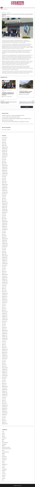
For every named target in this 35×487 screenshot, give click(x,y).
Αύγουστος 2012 (4, 395)
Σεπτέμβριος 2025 (5, 154)
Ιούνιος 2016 (4, 324)
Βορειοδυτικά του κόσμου (6, 447)
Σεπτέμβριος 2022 (5, 210)
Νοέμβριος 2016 (4, 316)
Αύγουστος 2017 (4, 302)
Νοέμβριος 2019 (4, 260)
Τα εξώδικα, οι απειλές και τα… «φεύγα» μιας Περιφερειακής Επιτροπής (8, 93)
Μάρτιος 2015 (4, 347)
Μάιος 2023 (4, 198)
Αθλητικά (3, 436)
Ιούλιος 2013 (4, 378)
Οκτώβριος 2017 (4, 299)
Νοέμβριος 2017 (4, 297)
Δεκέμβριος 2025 (4, 150)
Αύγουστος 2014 (4, 358)
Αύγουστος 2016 (4, 321)
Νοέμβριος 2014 (4, 353)
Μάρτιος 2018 (4, 291)
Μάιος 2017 (4, 307)
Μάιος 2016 (4, 325)
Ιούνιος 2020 (4, 249)
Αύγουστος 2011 (4, 414)
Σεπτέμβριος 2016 (5, 319)
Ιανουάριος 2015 (4, 350)
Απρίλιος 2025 (4, 162)
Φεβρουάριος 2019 (5, 274)
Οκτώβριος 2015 (4, 336)
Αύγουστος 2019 (4, 265)
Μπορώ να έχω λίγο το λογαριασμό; (7, 120)
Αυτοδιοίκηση (4, 444)
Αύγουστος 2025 (4, 156)
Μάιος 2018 (4, 288)
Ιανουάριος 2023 (4, 204)
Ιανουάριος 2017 (4, 313)
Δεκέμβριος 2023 (4, 187)
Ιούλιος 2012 (4, 397)
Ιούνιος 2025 (4, 159)
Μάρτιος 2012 (4, 403)
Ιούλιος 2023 (4, 195)
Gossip (3, 431)
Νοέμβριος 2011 (4, 409)
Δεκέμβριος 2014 (4, 352)
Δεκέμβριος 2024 (4, 168)
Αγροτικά (3, 434)
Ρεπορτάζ (3, 476)
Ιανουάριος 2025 (4, 167)
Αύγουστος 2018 (4, 283)
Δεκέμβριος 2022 (4, 206)
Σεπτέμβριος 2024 (5, 173)
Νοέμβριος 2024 (4, 170)
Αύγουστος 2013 (4, 377)
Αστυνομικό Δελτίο (5, 442)
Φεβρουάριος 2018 (5, 293)
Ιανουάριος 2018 (4, 294)
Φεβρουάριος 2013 (5, 386)
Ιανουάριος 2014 (4, 369)
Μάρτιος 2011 (4, 422)
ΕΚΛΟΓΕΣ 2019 (4, 458)
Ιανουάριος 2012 (4, 406)
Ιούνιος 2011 (4, 417)
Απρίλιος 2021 (4, 235)
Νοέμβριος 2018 (4, 279)
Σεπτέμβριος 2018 (5, 282)
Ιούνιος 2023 (4, 196)
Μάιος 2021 (4, 234)
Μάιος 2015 (4, 344)
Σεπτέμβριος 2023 (5, 192)
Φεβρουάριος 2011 (5, 423)
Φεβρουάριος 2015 (5, 349)
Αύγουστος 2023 (4, 193)
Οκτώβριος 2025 (4, 153)
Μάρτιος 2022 (4, 220)
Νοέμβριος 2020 (4, 241)
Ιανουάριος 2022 (4, 223)
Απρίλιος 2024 (4, 181)
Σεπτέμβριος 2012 (5, 394)
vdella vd (9, 16)
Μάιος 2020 (4, 251)
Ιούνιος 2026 (4, 140)
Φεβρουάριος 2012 (5, 405)
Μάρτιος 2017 (4, 310)
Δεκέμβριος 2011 (4, 408)
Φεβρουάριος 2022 (5, 221)
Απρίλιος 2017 (4, 308)
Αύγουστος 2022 (4, 212)
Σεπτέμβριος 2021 (5, 229)
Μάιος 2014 (4, 363)
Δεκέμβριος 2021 (4, 224)
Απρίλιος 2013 (4, 383)
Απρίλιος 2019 (4, 271)
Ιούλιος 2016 (4, 322)
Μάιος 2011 (4, 419)
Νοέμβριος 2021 (4, 226)
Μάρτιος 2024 (4, 182)
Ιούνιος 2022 (4, 215)
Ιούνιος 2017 (4, 305)
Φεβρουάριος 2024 (5, 184)
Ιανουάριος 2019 (4, 276)
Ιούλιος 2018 (4, 285)
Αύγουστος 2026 (4, 137)
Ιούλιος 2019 (4, 266)
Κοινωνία (3, 462)
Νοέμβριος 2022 (4, 207)
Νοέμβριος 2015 (4, 335)
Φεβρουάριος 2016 (5, 330)
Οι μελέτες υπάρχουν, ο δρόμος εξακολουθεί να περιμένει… (25, 92)
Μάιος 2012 (4, 400)
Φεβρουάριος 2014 (5, 367)
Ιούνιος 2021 (4, 232)
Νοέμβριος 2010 (4, 464)
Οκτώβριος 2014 (4, 355)
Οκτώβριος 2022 (4, 209)
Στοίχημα (3, 478)
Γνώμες (3, 450)
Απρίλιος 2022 (4, 218)
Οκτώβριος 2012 (4, 392)
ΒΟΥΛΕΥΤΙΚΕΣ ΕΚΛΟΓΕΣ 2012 (6, 448)
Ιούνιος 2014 (4, 361)
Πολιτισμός (4, 473)
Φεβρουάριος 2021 (5, 238)
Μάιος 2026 (4, 142)
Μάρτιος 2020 (4, 254)
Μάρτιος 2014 (4, 366)
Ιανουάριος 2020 (4, 257)
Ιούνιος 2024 (4, 178)
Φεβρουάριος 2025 (5, 165)
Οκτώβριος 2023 (4, 190)
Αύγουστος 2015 (4, 339)
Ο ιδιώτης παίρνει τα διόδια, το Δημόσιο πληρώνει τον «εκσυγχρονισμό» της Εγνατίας (15, 121)
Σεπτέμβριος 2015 (5, 338)
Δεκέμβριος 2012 (4, 389)
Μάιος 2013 (4, 381)
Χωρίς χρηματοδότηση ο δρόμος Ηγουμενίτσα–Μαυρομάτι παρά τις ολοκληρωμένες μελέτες (16, 118)
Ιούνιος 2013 (4, 380)
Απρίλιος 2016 (4, 327)
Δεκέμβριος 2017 (4, 296)
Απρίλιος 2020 (4, 252)
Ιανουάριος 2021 (4, 240)
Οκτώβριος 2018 (4, 280)
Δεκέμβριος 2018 (4, 277)
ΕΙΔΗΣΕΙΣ (3, 453)
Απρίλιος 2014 (4, 364)
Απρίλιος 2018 (4, 290)
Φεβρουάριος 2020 (5, 255)
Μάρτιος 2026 (4, 145)
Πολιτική (8, 12)
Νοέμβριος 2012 (4, 391)
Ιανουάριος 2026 (4, 148)
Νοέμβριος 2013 (4, 372)
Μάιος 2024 (4, 179)
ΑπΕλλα (3, 439)
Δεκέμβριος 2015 (4, 333)
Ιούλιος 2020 (4, 248)
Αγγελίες (3, 433)
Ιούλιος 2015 (4, 341)
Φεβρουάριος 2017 (5, 311)
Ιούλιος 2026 (4, 139)
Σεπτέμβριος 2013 (5, 375)
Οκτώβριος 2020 (4, 243)
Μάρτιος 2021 (4, 237)
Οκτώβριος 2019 (4, 262)
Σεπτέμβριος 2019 (5, 263)
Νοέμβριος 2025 (4, 151)
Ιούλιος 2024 (4, 176)
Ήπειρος (3, 461)
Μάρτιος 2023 (4, 201)
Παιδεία (3, 467)
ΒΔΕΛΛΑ (3, 445)
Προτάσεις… (4, 475)
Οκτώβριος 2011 (4, 411)
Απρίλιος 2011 (4, 420)
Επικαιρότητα (4, 12)
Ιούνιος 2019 (4, 268)
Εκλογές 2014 (4, 456)
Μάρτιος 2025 (4, 164)
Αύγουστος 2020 (4, 246)
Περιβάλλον (4, 470)
